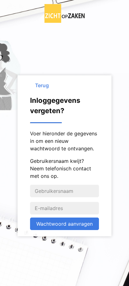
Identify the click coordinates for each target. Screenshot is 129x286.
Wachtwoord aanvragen (64, 224)
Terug (42, 85)
